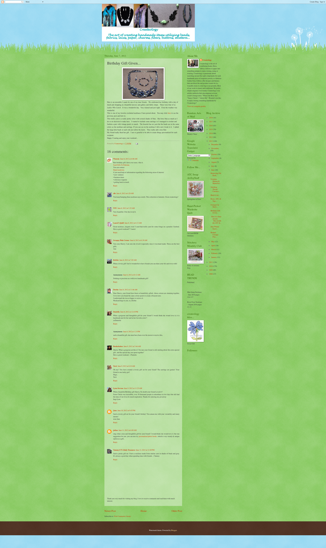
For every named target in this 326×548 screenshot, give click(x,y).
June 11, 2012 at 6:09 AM (128, 430)
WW (115, 208)
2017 (211, 121)
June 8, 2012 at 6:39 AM (138, 240)
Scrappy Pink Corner (121, 240)
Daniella (116, 312)
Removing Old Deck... (216, 174)
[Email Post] (137, 143)
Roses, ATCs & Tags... (216, 200)
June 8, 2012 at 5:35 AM (126, 208)
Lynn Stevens (118, 388)
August (214, 162)
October (214, 154)
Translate (195, 160)
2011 (211, 262)
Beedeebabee (118, 346)
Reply (115, 185)
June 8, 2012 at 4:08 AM (128, 159)
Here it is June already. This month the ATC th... (216, 219)
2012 (211, 141)
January (214, 257)
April (213, 245)
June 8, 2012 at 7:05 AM (128, 260)
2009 (211, 270)
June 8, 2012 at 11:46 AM (128, 289)
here (169, 113)
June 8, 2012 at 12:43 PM (129, 312)
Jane (115, 410)
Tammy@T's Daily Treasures (124, 450)
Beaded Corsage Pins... (214, 234)
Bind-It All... (215, 195)
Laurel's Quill (118, 223)
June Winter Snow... (215, 227)
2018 (211, 117)
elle (114, 193)
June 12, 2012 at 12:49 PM (145, 450)
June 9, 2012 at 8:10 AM (126, 366)
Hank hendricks (118, 170)
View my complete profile (196, 106)
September (215, 158)
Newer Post (110, 510)
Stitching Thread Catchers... (215, 189)
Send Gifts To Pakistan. (121, 165)
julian (115, 430)
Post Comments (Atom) (122, 516)
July (213, 166)
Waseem (116, 159)
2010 (211, 266)
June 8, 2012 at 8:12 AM (131, 275)
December (215, 144)
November (215, 148)
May (213, 241)
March (213, 249)
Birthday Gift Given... (215, 211)
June (213, 170)
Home (144, 510)
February (214, 253)
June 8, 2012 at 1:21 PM (131, 331)
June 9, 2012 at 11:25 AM (133, 388)
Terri (115, 366)
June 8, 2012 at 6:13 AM (133, 223)
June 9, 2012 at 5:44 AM (132, 346)
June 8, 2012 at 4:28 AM (125, 193)
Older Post (177, 510)
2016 (211, 125)
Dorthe (116, 289)
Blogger (174, 530)
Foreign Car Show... (215, 206)
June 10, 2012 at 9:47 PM (126, 410)
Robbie (116, 260)
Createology (207, 60)
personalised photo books (148, 436)
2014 (211, 133)
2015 (211, 129)
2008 (211, 274)
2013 (211, 137)
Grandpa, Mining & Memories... (216, 181)
